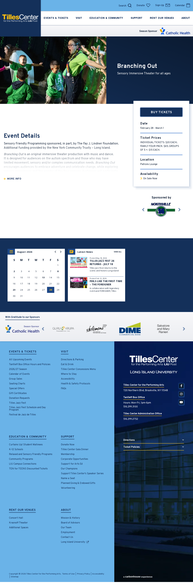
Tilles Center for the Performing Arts (20, 18)
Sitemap (15, 577)
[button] (55, 252)
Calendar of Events (19, 374)
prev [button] (143, 209)
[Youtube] (181, 402)
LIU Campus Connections (22, 464)
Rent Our (162, 18)
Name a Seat (68, 478)
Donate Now (67, 445)
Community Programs (21, 459)
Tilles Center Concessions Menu (78, 369)
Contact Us (67, 537)
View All (118, 252)
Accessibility (68, 379)
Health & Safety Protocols (75, 384)
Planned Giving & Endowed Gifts (78, 483)
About (66, 510)
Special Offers (16, 388)
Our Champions (69, 469)
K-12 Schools (16, 449)
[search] (114, 5)
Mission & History (70, 518)
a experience (137, 576)
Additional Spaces (18, 527)
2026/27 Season (18, 369)
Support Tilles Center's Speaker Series (82, 473)
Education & (106, 18)
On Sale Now (150, 178)
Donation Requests (19, 398)
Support (67, 437)
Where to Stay (69, 374)
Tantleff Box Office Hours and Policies (29, 364)
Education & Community (27, 437)
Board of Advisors (70, 523)
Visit (64, 352)
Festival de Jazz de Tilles (22, 415)
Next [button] (184, 328)
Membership (67, 454)
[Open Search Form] (129, 5)
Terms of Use (68, 574)
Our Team (66, 527)
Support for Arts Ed (71, 464)
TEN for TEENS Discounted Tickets (28, 469)
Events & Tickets (22, 352)
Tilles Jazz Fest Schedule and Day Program (27, 408)
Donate (141, 5)
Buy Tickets (161, 112)
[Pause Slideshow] (185, 200)
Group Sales (15, 379)
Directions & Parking (72, 359)
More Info (14, 179)
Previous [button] (43, 328)
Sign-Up (159, 5)
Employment (68, 532)
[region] (36, 275)
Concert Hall (16, 518)
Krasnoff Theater (18, 523)
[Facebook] (181, 386)
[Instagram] (181, 394)
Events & (56, 18)
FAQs (63, 388)
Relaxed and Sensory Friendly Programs (30, 454)
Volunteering (68, 488)
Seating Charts (17, 384)
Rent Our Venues (22, 510)
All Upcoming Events (20, 359)
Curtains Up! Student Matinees (26, 445)
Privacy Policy (83, 574)
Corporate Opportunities (74, 459)
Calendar (180, 5)
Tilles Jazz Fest (17, 403)
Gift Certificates (18, 393)
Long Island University (73, 542)
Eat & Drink (67, 364)
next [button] (179, 209)
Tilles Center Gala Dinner (75, 449)
